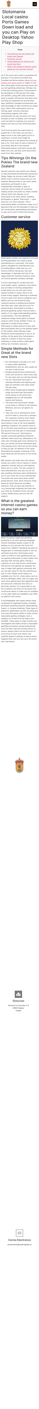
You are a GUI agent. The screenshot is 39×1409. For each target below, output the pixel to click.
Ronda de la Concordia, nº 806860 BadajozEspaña (18, 1008)
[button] (35, 4)
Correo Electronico (19, 1240)
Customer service (14, 59)
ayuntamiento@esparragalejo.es (19, 1245)
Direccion (18, 1000)
